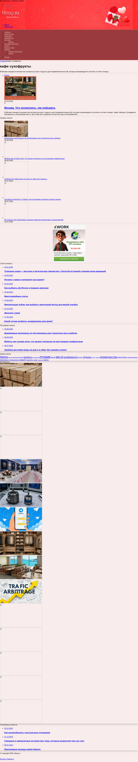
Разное (7, 50)
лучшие (44, 357)
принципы (4, 360)
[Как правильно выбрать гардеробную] (21, 554)
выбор (21, 357)
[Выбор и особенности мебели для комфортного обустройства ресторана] (21, 578)
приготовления (132, 357)
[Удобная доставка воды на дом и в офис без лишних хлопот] (16, 177)
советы (46, 360)
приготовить (122, 357)
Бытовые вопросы (11, 44)
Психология (8, 38)
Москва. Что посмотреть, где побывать (29, 107)
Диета (4, 356)
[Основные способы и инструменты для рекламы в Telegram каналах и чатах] (21, 530)
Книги (11, 53)
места (59, 356)
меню (53, 357)
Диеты (11, 42)
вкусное (10, 357)
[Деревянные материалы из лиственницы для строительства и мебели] (16, 136)
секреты (40, 360)
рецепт (22, 360)
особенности (71, 357)
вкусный (16, 357)
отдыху (93, 357)
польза (98, 357)
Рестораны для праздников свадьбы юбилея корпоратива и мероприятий (33, 220)
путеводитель (14, 360)
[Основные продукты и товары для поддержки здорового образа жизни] (16, 197)
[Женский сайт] (10, 21)
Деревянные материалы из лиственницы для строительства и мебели (32, 138)
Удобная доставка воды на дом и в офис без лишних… (26, 179)
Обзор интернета (15, 52)
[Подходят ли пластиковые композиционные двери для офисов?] (21, 627)
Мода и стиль (9, 48)
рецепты (30, 360)
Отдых (6, 46)
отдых (80, 357)
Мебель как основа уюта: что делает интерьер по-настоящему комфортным (34, 159)
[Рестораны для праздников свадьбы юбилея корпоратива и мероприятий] (16, 218)
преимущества (108, 357)
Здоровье (8, 36)
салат (35, 360)
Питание (7, 40)
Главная (3, 61)
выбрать (28, 357)
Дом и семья (9, 34)
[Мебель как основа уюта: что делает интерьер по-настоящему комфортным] (16, 157)
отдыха (87, 357)
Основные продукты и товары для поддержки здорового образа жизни (32, 199)
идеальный (36, 357)
